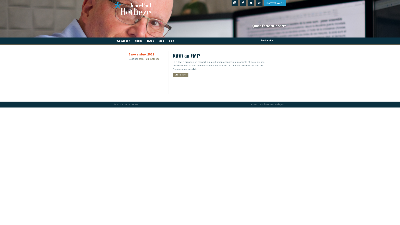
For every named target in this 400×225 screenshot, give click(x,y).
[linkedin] (235, 3)
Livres (150, 40)
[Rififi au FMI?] (149, 78)
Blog (171, 40)
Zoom (161, 40)
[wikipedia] (259, 3)
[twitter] (251, 3)
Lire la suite (181, 74)
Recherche (267, 40)
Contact (253, 104)
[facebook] (243, 3)
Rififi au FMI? (186, 55)
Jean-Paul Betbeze (149, 59)
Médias (138, 40)
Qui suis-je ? (123, 40)
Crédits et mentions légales (272, 104)
